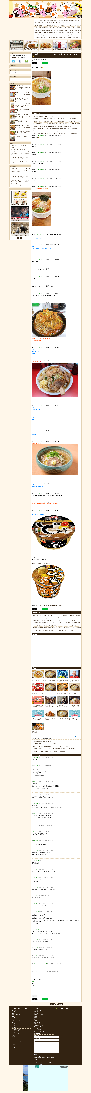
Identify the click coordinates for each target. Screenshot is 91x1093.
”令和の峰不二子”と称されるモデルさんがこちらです (69, 627)
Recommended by (72, 736)
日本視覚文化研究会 (16, 1020)
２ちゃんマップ (15, 1033)
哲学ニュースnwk (38, 1023)
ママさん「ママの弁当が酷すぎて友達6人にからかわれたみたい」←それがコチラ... (22, 105)
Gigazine (14, 1013)
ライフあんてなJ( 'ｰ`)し (17, 1050)
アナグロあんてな (16, 1036)
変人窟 (13, 1025)
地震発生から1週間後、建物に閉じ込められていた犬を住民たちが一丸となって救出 (46, 30)
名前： (33, 981)
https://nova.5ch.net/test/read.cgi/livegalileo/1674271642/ (49, 605)
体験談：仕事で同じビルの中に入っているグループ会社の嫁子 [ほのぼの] (69, 630)
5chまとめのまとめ (16, 1030)
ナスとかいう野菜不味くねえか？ (18, 149)
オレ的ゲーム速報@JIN (39, 1014)
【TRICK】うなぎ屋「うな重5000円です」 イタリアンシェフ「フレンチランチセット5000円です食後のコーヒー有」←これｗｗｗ (70, 20)
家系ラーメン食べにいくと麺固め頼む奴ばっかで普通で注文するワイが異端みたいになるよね (54, 746)
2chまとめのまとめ (16, 1029)
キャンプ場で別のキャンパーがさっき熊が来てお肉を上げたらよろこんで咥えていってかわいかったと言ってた (56, 123)
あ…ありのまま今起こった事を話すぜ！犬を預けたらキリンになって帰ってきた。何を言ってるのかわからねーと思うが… (46, 25)
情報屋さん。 (15, 1019)
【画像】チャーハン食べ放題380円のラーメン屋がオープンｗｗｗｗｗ (49, 751)
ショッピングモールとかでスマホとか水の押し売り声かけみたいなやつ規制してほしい (69, 625)
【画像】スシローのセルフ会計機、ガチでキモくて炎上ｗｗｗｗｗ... (22, 94)
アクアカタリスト (38, 1010)
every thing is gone (16, 1011)
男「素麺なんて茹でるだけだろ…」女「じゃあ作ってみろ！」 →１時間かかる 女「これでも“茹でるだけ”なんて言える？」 (70, 25)
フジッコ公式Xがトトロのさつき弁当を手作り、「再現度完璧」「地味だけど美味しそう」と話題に (70, 22)
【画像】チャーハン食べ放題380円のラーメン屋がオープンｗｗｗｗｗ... (22, 111)
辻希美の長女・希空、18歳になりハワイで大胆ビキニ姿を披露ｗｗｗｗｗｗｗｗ (51, 131)
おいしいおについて (15, 57)
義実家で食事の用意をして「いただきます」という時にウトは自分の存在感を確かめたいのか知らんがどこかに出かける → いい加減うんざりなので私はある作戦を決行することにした (70, 35)
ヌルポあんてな (15, 1044)
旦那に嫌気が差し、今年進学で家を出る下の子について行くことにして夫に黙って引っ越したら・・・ (70, 30)
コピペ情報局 (37, 1022)
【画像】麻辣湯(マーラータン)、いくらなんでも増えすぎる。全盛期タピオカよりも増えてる (54, 748)
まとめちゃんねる (16, 1047)
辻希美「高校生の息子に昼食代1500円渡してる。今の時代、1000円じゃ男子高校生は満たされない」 (20, 153)
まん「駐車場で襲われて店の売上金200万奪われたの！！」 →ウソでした (69, 615)
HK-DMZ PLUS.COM (16, 1014)
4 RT (54, 41)
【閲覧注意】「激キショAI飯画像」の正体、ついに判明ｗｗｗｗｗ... (22, 127)
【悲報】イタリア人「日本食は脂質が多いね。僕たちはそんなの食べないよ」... (22, 133)
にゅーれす (14, 1042)
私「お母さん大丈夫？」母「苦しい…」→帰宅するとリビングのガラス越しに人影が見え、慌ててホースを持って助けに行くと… (70, 32)
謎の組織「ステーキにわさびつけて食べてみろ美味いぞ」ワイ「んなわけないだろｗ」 (74, 50)
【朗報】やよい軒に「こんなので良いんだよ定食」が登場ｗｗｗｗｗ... (22, 100)
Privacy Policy (41, 1057)
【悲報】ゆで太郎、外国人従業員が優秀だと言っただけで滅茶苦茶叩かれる (20, 158)
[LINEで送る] (45, 63)
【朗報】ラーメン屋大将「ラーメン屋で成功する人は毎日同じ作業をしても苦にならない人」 (70, 27)
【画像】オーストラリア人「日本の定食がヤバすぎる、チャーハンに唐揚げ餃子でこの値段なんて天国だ (20, 170)
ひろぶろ (14, 1023)
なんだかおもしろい (38, 1025)
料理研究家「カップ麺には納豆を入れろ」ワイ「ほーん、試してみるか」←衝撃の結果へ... (22, 116)
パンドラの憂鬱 (37, 1029)
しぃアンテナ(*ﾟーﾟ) (16, 1041)
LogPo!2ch (14, 1035)
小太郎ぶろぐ (37, 1020)
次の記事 (60, 1004)
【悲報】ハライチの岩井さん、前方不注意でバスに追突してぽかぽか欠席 (70, 37)
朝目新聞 (14, 1010)
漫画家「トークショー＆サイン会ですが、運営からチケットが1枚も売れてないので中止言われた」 (46, 32)
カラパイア (36, 1019)
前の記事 (53, 1004)
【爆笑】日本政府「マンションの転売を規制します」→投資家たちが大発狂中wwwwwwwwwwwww (69, 620)
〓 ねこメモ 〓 (37, 1026)
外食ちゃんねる (37, 1017)
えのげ (35, 1016)
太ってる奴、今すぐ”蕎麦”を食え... (22, 137)
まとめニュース (15, 1048)
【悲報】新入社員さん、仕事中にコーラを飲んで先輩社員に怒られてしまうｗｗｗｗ (59, 50)
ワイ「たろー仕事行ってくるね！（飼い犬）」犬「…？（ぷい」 (46, 22)
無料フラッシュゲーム (39, 1031)
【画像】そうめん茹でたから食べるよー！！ (43, 741)
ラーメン (36, 60)
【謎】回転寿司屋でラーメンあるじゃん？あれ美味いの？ (46, 743)
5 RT (40, 41)
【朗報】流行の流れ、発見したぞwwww (66, 618)
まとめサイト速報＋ (16, 1045)
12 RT (11, 41)
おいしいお (45, 9)
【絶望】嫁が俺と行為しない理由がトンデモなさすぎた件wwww (46, 37)
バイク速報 (36, 1028)
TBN (13, 1016)
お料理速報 (36, 1013)
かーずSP (14, 1017)
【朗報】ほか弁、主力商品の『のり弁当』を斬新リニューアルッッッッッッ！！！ (20, 146)
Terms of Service (50, 1057)
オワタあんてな (15, 1039)
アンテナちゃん (15, 1038)
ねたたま (14, 1022)
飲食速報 (36, 1011)
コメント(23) (49, 59)
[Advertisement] (21, 29)
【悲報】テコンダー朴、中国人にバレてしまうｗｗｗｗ (44, 630)
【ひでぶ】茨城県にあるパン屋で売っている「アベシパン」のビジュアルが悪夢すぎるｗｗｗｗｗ (19, 235)
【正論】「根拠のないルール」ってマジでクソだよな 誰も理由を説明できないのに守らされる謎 (46, 35)
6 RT (25, 41)
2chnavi (13, 1032)
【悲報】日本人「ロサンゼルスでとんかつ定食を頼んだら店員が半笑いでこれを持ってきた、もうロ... (22, 88)
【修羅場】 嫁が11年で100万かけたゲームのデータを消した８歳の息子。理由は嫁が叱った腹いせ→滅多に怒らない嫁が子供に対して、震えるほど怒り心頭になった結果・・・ (46, 27)
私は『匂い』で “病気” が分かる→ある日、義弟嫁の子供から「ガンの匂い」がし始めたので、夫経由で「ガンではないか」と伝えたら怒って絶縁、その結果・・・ (46, 20)
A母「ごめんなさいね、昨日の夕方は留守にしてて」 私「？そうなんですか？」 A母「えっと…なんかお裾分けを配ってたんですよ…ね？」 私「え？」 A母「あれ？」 (44, 615)
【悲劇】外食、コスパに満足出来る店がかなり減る (20, 162)
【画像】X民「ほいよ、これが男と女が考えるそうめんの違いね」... (22, 122)
